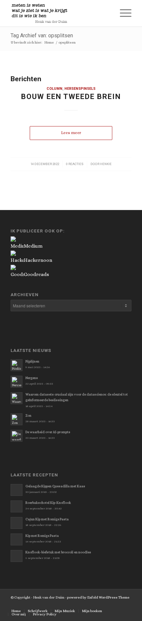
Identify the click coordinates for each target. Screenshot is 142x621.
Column (54, 88)
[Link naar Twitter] (87, 604)
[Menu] (122, 13)
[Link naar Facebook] (97, 604)
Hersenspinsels (79, 88)
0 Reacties (75, 164)
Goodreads (36, 274)
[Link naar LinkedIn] (126, 604)
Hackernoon (38, 260)
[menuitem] (106, 13)
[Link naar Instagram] (117, 604)
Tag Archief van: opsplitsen (42, 35)
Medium (33, 246)
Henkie (106, 164)
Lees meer (71, 132)
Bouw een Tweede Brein (71, 96)
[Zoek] (106, 13)
